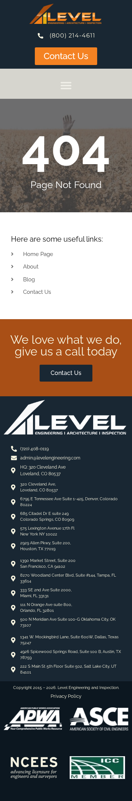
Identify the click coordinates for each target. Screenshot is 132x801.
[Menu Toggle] (66, 85)
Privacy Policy (66, 696)
